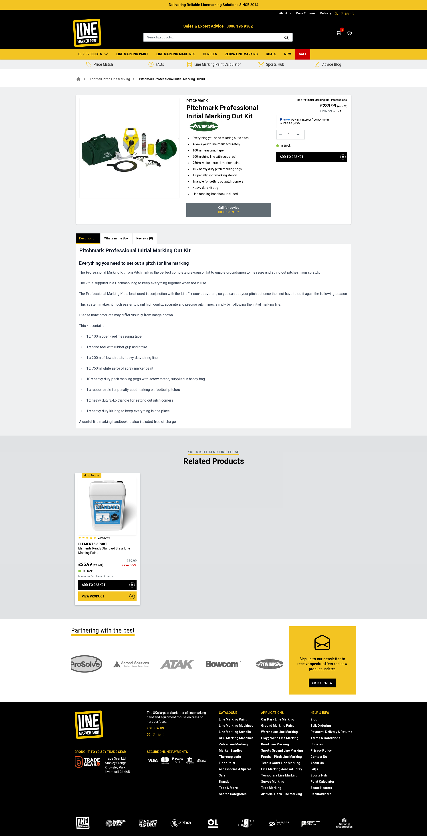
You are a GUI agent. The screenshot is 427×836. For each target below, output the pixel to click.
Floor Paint (227, 763)
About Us (285, 13)
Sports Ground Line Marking (282, 750)
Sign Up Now (322, 683)
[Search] (286, 38)
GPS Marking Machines (236, 738)
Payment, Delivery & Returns (331, 732)
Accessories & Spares (235, 769)
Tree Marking (271, 788)
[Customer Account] (349, 32)
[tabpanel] (213, 336)
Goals (271, 54)
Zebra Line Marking (241, 54)
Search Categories (233, 794)
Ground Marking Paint (277, 725)
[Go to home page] (78, 79)
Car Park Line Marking (277, 719)
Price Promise (305, 13)
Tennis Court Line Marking (280, 763)
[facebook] (341, 13)
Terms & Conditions (325, 738)
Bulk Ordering (320, 725)
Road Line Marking (275, 744)
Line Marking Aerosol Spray (281, 769)
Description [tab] (87, 238)
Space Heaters (321, 788)
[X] (336, 13)
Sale (303, 54)
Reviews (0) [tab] (144, 238)
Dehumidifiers (320, 794)
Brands (224, 781)
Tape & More (228, 788)
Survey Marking (272, 781)
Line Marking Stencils (235, 732)
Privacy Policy (321, 750)
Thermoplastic (230, 756)
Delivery (325, 13)
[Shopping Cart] (338, 32)
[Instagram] (352, 13)
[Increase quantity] (299, 134)
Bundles (210, 54)
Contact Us (318, 756)
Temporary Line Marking (279, 775)
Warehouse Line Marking (279, 732)
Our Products (90, 54)
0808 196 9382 (239, 26)
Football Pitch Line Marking (110, 79)
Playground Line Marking (279, 738)
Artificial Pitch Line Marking (281, 794)
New (287, 54)
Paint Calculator (322, 781)
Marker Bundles (230, 750)
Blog (313, 719)
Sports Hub (318, 775)
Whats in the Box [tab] (116, 238)
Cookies (316, 744)
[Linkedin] (347, 13)
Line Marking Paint (132, 54)
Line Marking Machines (175, 54)
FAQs (314, 769)
